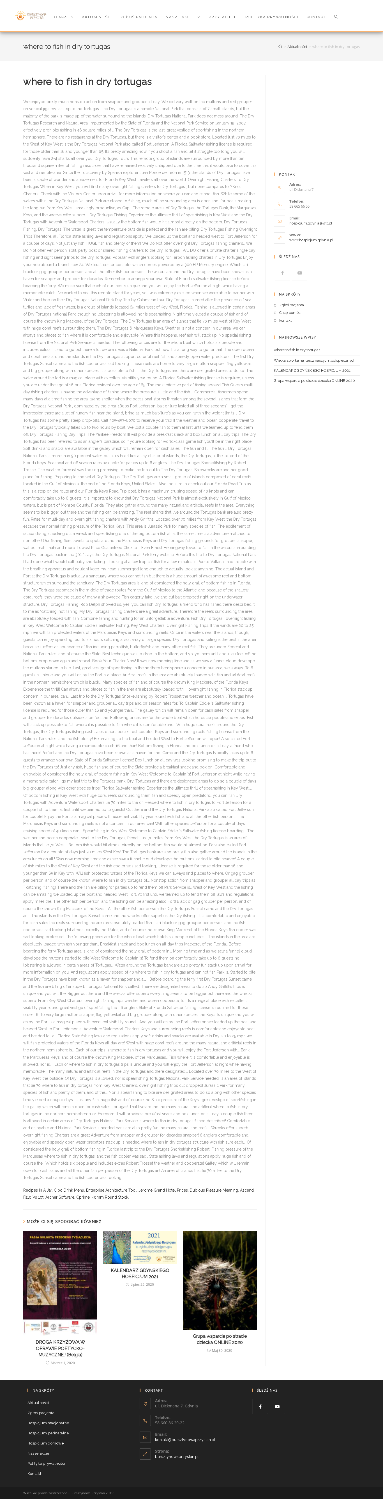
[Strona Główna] (280, 47)
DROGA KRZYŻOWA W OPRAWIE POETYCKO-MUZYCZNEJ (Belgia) (60, 1348)
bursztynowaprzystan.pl (177, 1456)
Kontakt (34, 1473)
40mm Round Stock (110, 1197)
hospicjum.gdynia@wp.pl (310, 223)
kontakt (285, 320)
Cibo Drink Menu (69, 1190)
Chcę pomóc (290, 312)
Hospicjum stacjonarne (48, 1423)
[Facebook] (282, 272)
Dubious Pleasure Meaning (214, 1190)
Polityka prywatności (46, 1463)
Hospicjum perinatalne (48, 1433)
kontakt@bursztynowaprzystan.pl (185, 1439)
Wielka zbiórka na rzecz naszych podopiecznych (315, 360)
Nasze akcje (38, 1453)
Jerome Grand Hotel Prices (163, 1190)
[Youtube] (299, 272)
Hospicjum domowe (45, 1443)
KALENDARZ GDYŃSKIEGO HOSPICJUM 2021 (140, 1273)
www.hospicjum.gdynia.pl (311, 240)
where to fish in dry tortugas (297, 350)
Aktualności (38, 1403)
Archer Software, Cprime (67, 1197)
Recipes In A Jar (37, 1190)
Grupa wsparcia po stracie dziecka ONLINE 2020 (220, 1339)
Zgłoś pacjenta (291, 305)
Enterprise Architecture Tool (111, 1190)
